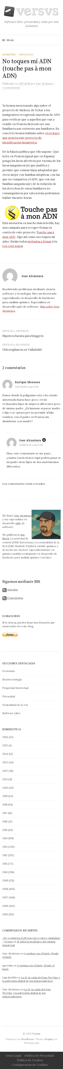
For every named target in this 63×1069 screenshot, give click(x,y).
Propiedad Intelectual (15, 688)
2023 (5, 762)
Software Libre (11, 713)
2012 (4, 855)
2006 (5, 905)
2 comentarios (11, 87)
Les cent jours (12, 246)
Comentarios (15, 598)
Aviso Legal (13, 1055)
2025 (5, 745)
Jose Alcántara (22, 515)
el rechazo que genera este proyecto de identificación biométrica (30, 137)
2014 (5, 838)
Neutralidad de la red (15, 705)
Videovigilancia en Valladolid (22, 349)
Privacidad (26, 54)
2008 (5, 889)
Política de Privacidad (39, 1055)
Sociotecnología (12, 679)
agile (18, 523)
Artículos (12, 589)
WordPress (27, 1039)
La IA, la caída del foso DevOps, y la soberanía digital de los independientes (31, 979)
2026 (5, 737)
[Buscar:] (58, 40)
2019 (5, 796)
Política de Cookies (30, 1060)
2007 (5, 897)
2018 (4, 804)
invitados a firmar (40, 241)
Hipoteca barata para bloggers (22, 336)
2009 (5, 880)
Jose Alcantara (30, 440)
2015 (4, 830)
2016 (5, 821)
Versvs (36, 1033)
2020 (5, 787)
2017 (4, 813)
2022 (5, 770)
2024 (5, 753)
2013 (5, 846)
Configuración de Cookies (30, 1065)
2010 (5, 872)
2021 (4, 779)
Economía (8, 671)
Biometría (9, 54)
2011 (4, 863)
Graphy (48, 1039)
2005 (5, 914)
